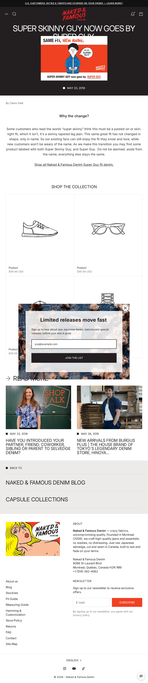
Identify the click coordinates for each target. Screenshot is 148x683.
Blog (9, 587)
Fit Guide (12, 599)
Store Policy (14, 620)
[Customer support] (141, 676)
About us (12, 581)
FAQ (8, 632)
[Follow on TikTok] (83, 668)
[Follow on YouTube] (74, 668)
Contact (11, 638)
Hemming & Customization (15, 612)
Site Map (12, 644)
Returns (11, 626)
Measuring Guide (17, 604)
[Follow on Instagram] (64, 668)
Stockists (12, 593)
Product (13, 267)
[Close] (125, 308)
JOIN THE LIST (74, 357)
